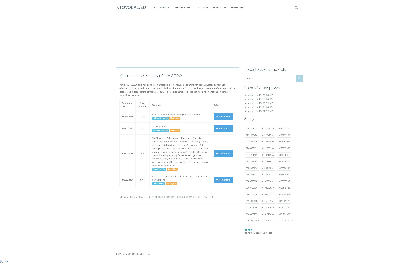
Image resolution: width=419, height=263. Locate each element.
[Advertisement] (209, 41)
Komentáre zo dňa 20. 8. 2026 (258, 98)
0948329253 (251, 214)
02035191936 (287, 220)
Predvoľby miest (184, 7)
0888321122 (251, 174)
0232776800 (268, 141)
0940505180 (251, 207)
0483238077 (268, 161)
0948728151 (182, 196)
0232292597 (284, 135)
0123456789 (268, 128)
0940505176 (284, 201)
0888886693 (268, 181)
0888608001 (284, 174)
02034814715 (269, 220)
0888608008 (251, 181)
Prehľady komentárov (134, 196)
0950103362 (194, 196)
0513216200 (284, 161)
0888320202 (284, 168)
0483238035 (251, 161)
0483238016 (284, 155)
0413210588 (268, 155)
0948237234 (284, 207)
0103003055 (251, 128)
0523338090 (251, 168)
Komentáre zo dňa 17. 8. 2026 (258, 111)
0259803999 (157, 196)
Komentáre (237, 7)
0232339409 (251, 141)
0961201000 (284, 214)
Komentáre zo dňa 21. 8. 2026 (258, 95)
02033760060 (252, 220)
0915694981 (268, 201)
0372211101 (251, 155)
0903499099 (284, 194)
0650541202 (268, 168)
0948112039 (268, 207)
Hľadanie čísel (162, 7)
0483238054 (170, 196)
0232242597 (268, 135)
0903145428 (284, 187)
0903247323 (268, 194)
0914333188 (251, 201)
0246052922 (284, 141)
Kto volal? (248, 229)
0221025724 (284, 128)
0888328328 (268, 174)
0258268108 (268, 148)
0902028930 (268, 187)
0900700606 (251, 187)
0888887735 (284, 181)
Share (207, 196)
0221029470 (251, 135)
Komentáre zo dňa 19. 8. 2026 (258, 103)
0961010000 (268, 214)
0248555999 (251, 148)
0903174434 (251, 194)
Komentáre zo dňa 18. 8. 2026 (258, 106)
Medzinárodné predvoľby (212, 7)
